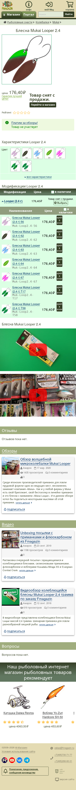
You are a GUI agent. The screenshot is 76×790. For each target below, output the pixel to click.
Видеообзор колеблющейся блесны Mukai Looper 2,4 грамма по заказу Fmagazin (46, 594)
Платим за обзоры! (24, 123)
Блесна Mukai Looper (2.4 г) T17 (26, 289)
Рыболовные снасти (19, 22)
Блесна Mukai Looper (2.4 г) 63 (26, 247)
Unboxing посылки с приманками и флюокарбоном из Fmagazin (46, 536)
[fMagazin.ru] (7, 5)
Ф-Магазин (21, 747)
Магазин (13, 14)
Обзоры (9, 450)
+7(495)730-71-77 (63, 754)
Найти (69, 14)
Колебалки (42, 22)
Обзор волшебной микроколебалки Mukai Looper (45, 461)
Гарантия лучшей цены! (12, 97)
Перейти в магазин (59, 220)
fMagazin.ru (5, 22)
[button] (4, 760)
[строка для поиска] (50, 14)
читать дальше (23, 502)
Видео (8, 524)
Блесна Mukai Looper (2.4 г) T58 (26, 306)
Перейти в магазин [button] (43, 104)
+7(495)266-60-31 (63, 761)
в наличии (63, 192)
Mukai (55, 22)
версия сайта (67, 779)
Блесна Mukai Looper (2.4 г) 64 (26, 261)
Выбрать (62, 203)
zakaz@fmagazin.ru (64, 747)
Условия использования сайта (18, 751)
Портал (28, 14)
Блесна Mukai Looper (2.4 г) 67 (26, 275)
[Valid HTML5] (57, 771)
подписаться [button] (16, 509)
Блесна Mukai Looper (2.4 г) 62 (26, 233)
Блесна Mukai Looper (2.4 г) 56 (26, 220)
